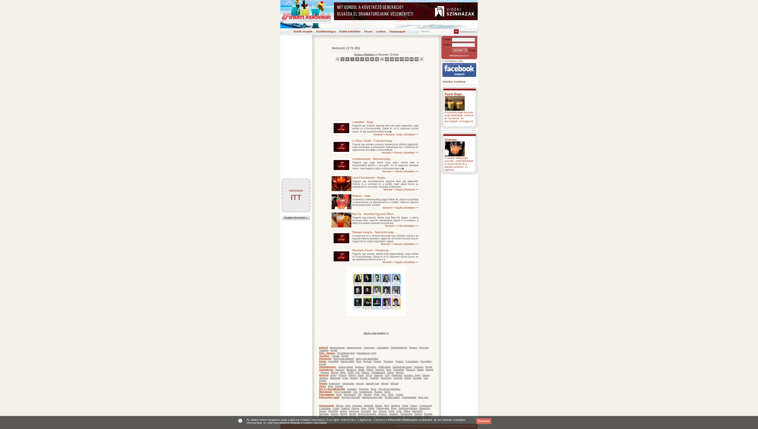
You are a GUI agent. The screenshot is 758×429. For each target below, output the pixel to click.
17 (401, 59)
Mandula (324, 414)
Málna (420, 369)
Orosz (369, 375)
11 (372, 59)
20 (416, 59)
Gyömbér (333, 411)
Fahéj (371, 408)
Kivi (358, 372)
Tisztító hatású (392, 397)
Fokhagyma (382, 408)
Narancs (410, 369)
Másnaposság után (372, 397)
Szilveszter (348, 383)
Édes (330, 386)
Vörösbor (352, 389)
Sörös (322, 386)
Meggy (343, 414)
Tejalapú (359, 367)
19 (411, 59)
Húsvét (360, 383)
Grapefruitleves (399, 347)
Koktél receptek (303, 31)
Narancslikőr (347, 361)
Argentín (397, 378)
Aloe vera (423, 397)
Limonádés (383, 347)
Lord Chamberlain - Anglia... (369, 177)
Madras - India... (362, 195)
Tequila (377, 361)
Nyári (376, 394)
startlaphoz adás (453, 61)
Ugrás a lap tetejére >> (376, 333)
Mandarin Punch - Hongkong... (371, 250)
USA (400, 226)
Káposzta (354, 411)
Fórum (368, 31)
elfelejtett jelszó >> (459, 55)
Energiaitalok (326, 394)
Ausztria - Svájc (394, 134)
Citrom (369, 369)
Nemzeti (338, 48)
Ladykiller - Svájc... (364, 122)
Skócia (426, 375)
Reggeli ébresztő (351, 397)
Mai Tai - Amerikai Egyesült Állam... (374, 213)
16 (396, 59)
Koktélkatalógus (326, 31)
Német (398, 171)
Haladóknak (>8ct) (366, 353)
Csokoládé (325, 408)
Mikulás (394, 383)
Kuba (345, 378)
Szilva (390, 372)
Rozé (373, 389)
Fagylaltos (426, 361)
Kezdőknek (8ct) (346, 353)
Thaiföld (374, 378)
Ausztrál (417, 378)
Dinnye (355, 408)
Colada (336, 356)
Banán (378, 405)
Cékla (405, 405)
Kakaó (343, 411)
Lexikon (381, 31)
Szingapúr (386, 378)
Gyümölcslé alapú (402, 367)
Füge (394, 408)
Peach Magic (453, 94)
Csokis (399, 394)
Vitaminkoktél (409, 397)
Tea (355, 392)
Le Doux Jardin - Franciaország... (373, 140)
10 (367, 59)
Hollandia (397, 375)
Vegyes (400, 372)
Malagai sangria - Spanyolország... (374, 232)
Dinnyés (379, 369)
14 (387, 59)
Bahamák (335, 378)
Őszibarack (406, 414)
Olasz (361, 375)
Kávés (322, 361)
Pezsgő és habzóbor (389, 389)
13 (382, 59)
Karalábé (366, 411)
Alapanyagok (397, 31)
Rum (358, 361)
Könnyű (323, 347)
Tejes (391, 394)
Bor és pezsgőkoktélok (332, 389)
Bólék (361, 369)
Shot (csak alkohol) (343, 358)
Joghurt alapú (345, 367)
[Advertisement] (296, 44)
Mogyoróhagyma (367, 414)
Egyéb (399, 207)
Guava (322, 411)
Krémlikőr (333, 361)
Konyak (367, 361)
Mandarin (417, 411)
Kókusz (366, 372)
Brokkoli (395, 405)
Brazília (364, 378)
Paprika (428, 414)
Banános (351, 369)
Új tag (472, 50)
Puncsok (424, 347)
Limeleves (369, 347)
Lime (399, 411)
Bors (386, 405)
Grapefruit (398, 369)
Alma (343, 372)
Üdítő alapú (384, 367)
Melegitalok (325, 392)
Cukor (336, 408)
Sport (339, 394)
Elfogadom (484, 421)
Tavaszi (368, 394)
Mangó (429, 369)
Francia (398, 152)
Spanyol (398, 244)
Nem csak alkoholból (367, 358)
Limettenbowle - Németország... (372, 158)
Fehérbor (364, 389)
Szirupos (418, 367)
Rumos (378, 392)
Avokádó (368, 405)
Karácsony (335, 383)
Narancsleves (354, 347)
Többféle (324, 350)
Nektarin (393, 414)
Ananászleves (337, 347)
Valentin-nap (372, 383)
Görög (407, 378)
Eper (388, 369)
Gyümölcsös (326, 369)
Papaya (325, 372)
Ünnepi (323, 383)
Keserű (339, 386)
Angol (399, 189)
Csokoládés (412, 361)
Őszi (383, 394)
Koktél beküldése (350, 31)
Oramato (451, 139)
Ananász (340, 369)
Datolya (345, 408)
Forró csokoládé (342, 392)
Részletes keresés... (468, 32)
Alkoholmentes (327, 367)
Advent (384, 383)
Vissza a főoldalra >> (365, 54)
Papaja (418, 414)
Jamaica (323, 378)
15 (391, 59)
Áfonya (334, 372)
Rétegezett (325, 358)
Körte (391, 411)
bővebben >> (411, 134)
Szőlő (351, 372)
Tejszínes (324, 356)
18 (406, 59)
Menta (352, 414)
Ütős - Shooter (327, 353)
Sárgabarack (378, 372)
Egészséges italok (329, 397)
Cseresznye (425, 405)
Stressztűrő (350, 394)
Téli (360, 394)
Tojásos (413, 347)
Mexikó (354, 378)
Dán (426, 378)
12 (377, 59)
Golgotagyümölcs (408, 408)
